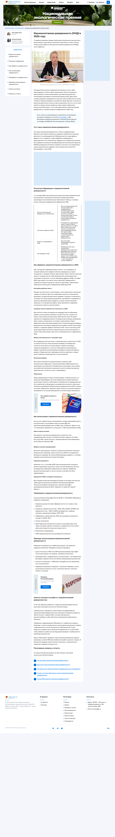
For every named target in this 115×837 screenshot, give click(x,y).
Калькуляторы (69, 716)
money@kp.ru (63, 117)
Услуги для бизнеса (19, 28)
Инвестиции (51, 2)
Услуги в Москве (69, 718)
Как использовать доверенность (15, 72)
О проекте (100, 2)
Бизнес (41, 2)
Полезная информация (16, 61)
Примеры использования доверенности (17, 83)
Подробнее (46, 404)
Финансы (7, 28)
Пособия (70, 2)
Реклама (91, 2)
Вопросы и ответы (15, 94)
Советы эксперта (14, 89)
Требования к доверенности (18, 77)
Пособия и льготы (70, 707)
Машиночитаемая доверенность (15, 55)
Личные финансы (30, 2)
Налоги (61, 2)
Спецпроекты (68, 721)
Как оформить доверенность (18, 66)
